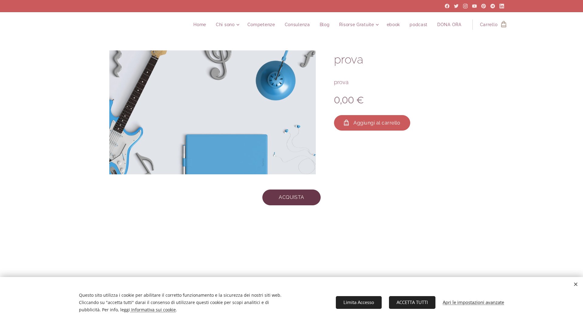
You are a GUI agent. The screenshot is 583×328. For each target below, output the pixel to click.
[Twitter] (456, 6)
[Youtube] (474, 6)
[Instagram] (465, 6)
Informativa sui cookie (153, 310)
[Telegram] (492, 6)
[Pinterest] (483, 6)
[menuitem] (201, 24)
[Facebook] (447, 6)
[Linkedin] (502, 6)
